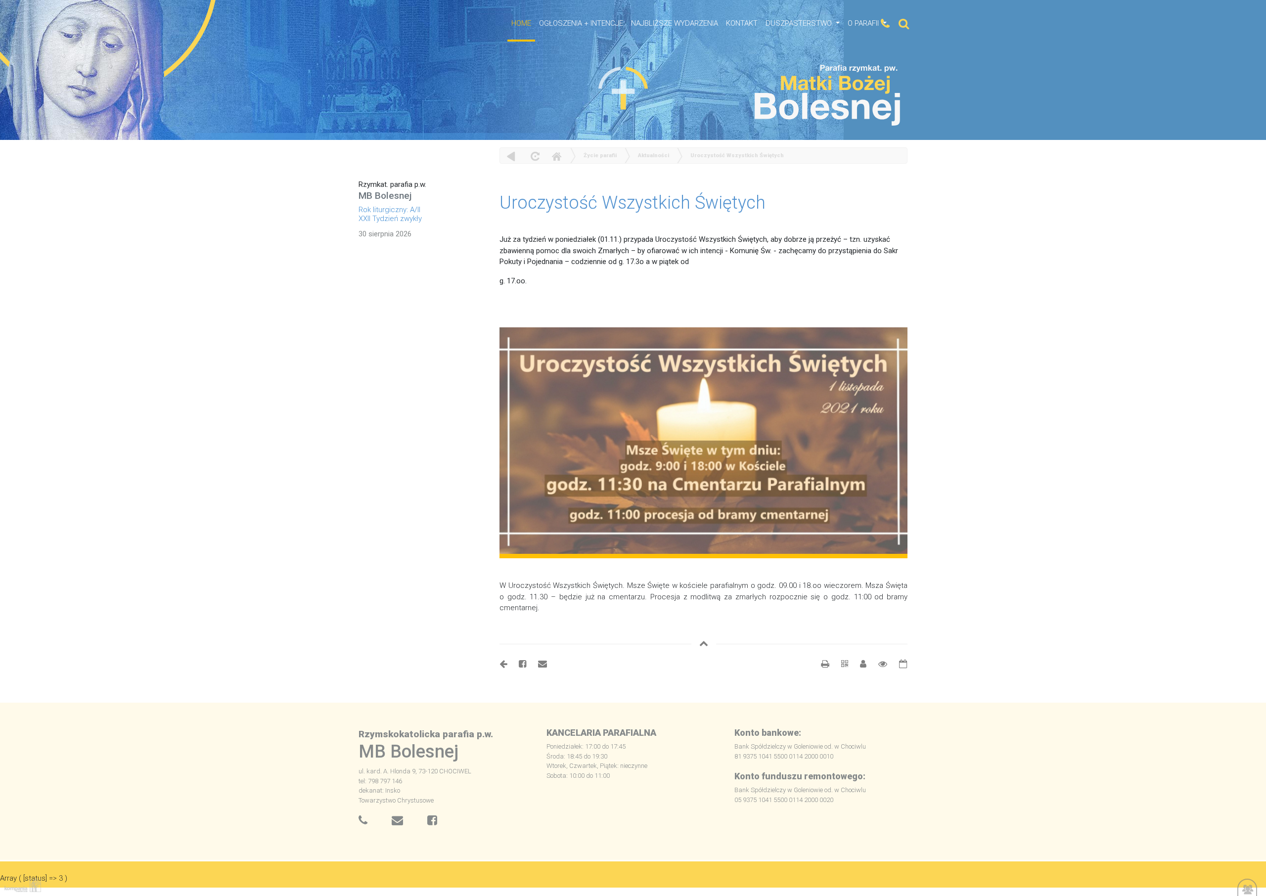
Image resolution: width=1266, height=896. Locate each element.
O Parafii (864, 23)
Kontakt (742, 23)
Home (556, 156)
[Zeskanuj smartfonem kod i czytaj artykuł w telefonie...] (839, 664)
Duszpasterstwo (800, 23)
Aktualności (653, 155)
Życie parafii (600, 155)
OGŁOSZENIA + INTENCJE (581, 23)
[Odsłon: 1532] (877, 664)
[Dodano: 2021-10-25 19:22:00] (898, 664)
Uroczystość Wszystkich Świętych (737, 155)
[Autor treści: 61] (859, 664)
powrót (511, 156)
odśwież (534, 156)
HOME (521, 23)
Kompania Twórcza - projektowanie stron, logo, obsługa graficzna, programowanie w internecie (21, 885)
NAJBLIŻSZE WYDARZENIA (674, 23)
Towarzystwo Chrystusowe (396, 800)
